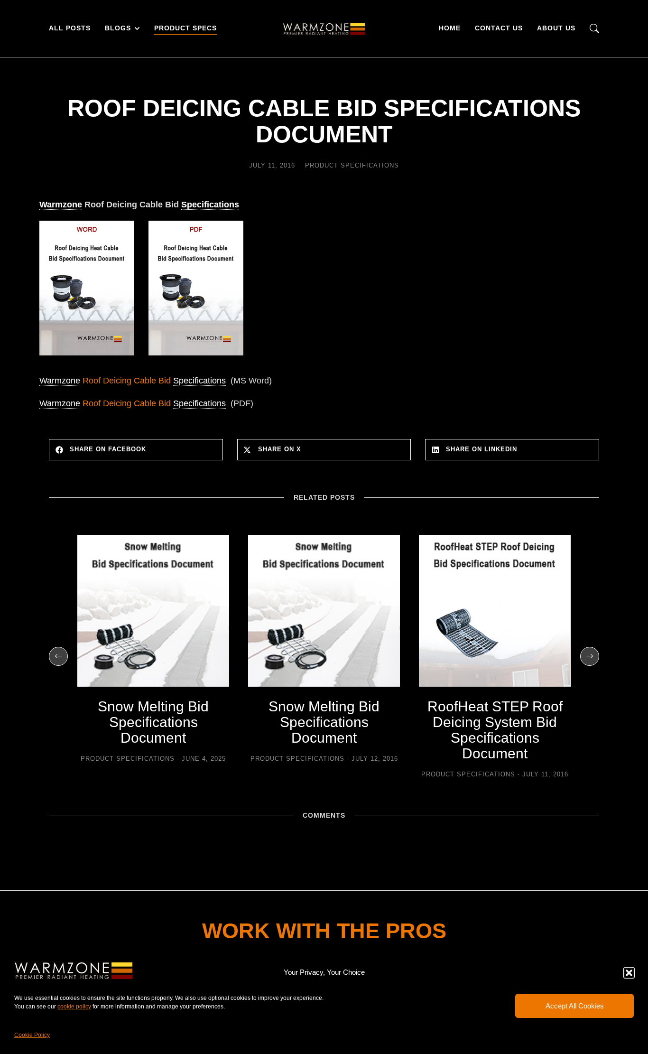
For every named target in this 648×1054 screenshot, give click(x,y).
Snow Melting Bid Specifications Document (153, 722)
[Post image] (153, 611)
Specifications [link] (210, 204)
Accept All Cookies (575, 1006)
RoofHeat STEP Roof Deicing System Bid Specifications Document (495, 730)
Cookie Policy (32, 1035)
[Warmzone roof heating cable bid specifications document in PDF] (195, 357)
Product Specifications (352, 165)
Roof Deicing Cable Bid (132, 380)
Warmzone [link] (60, 204)
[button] (629, 973)
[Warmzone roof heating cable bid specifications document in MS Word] (86, 357)
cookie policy (74, 1006)
